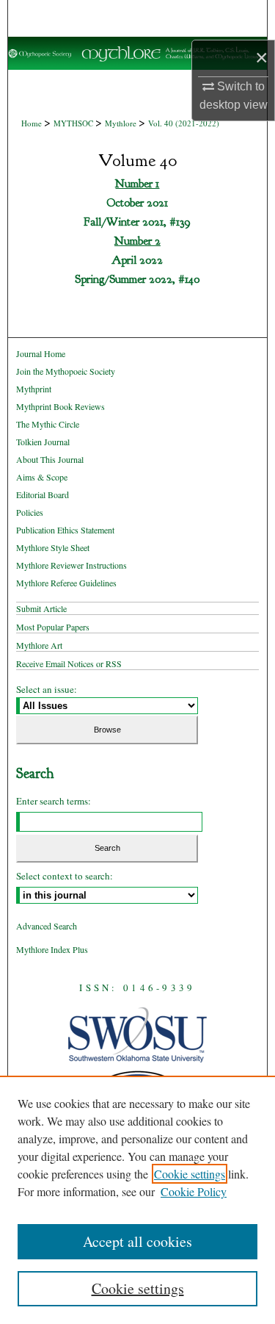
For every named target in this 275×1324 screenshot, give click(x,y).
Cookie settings (189, 1173)
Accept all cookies (137, 1241)
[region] (137, 1200)
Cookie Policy (194, 1191)
